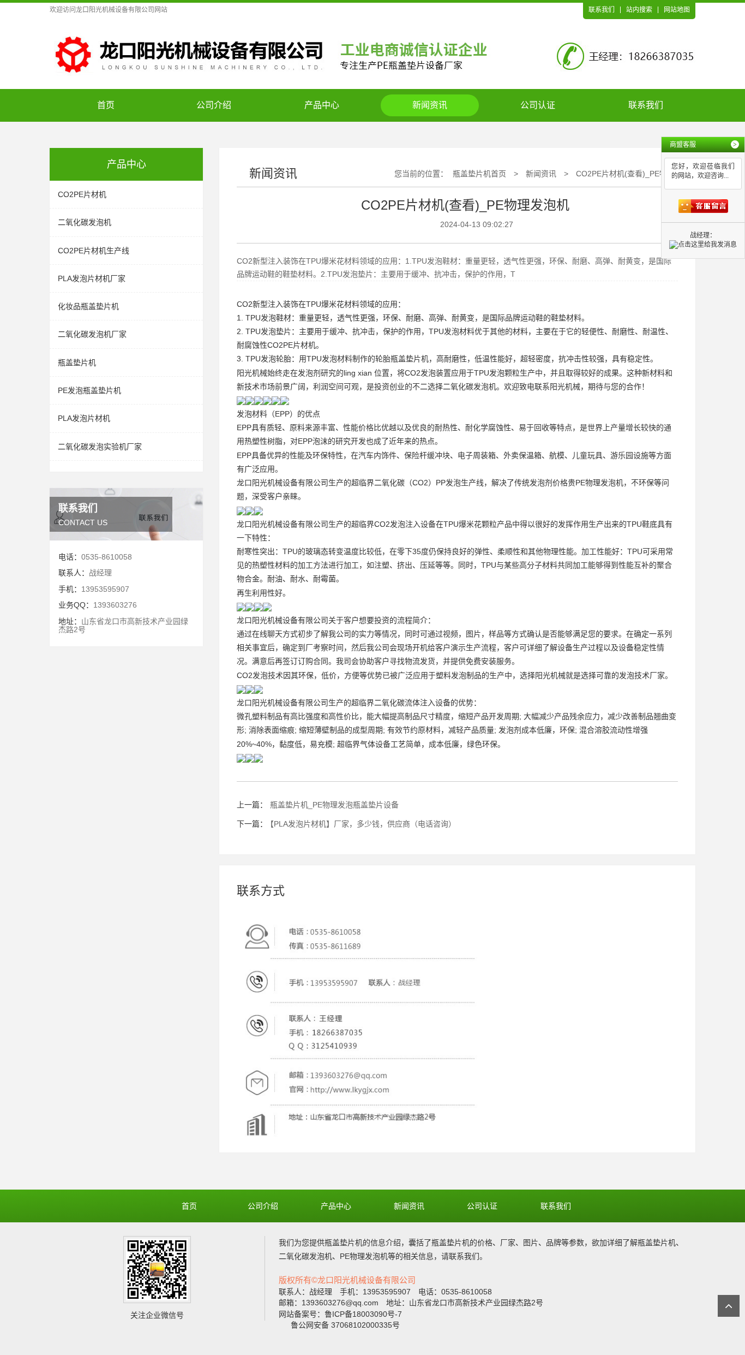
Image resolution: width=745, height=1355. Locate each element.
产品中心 (321, 105)
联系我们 (601, 10)
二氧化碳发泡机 (84, 222)
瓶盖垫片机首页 (479, 173)
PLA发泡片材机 (84, 418)
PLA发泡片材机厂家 (91, 278)
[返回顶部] (729, 1306)
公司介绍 (213, 105)
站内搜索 (639, 10)
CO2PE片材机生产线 (93, 250)
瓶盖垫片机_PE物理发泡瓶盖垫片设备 (334, 804)
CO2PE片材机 (82, 194)
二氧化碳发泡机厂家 (92, 334)
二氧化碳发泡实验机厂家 (100, 446)
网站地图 (677, 10)
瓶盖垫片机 (77, 362)
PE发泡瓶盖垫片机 (89, 390)
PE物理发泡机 (599, 482)
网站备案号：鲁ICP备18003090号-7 (340, 1314)
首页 (106, 105)
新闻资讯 (429, 105)
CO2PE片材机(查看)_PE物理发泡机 (637, 173)
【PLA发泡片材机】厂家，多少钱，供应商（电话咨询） (363, 823)
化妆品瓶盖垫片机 (88, 306)
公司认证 (537, 105)
